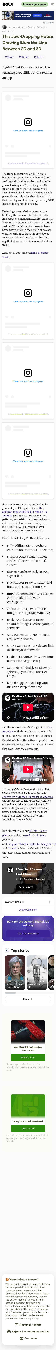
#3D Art (38, 57)
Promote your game (34, 4)
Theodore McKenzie (16, 27)
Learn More (28, 1128)
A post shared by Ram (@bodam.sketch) (28, 163)
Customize (30, 1338)
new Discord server (34, 835)
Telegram (46, 844)
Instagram (12, 844)
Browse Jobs (28, 1057)
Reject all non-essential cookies (30, 1331)
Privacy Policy (31, 1318)
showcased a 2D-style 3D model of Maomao (27, 797)
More (26, 999)
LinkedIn (34, 844)
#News (9, 57)
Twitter (24, 844)
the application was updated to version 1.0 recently (24, 511)
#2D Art (23, 57)
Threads (12, 848)
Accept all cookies (30, 1324)
